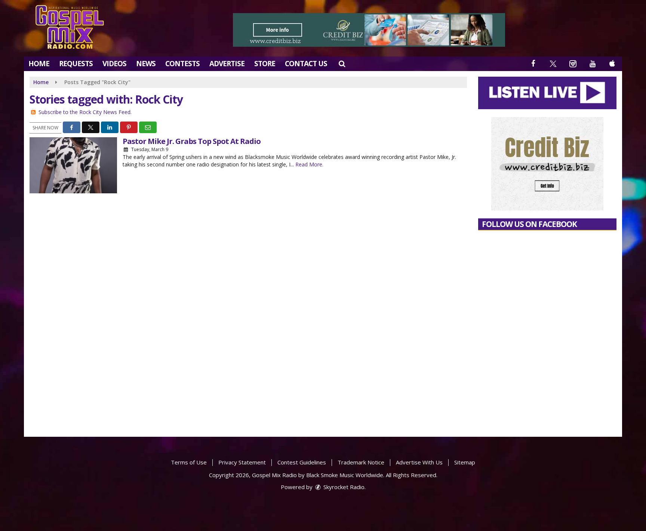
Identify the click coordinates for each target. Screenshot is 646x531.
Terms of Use (189, 462)
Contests (182, 63)
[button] (342, 63)
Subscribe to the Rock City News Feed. (85, 112)
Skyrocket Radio (343, 487)
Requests (76, 63)
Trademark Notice (361, 462)
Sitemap (464, 462)
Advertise (226, 63)
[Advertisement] (369, 30)
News (146, 63)
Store (264, 63)
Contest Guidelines (301, 462)
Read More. (309, 164)
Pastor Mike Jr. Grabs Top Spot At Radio (192, 141)
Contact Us (306, 63)
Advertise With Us (419, 462)
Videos (114, 63)
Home (38, 63)
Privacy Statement (242, 462)
